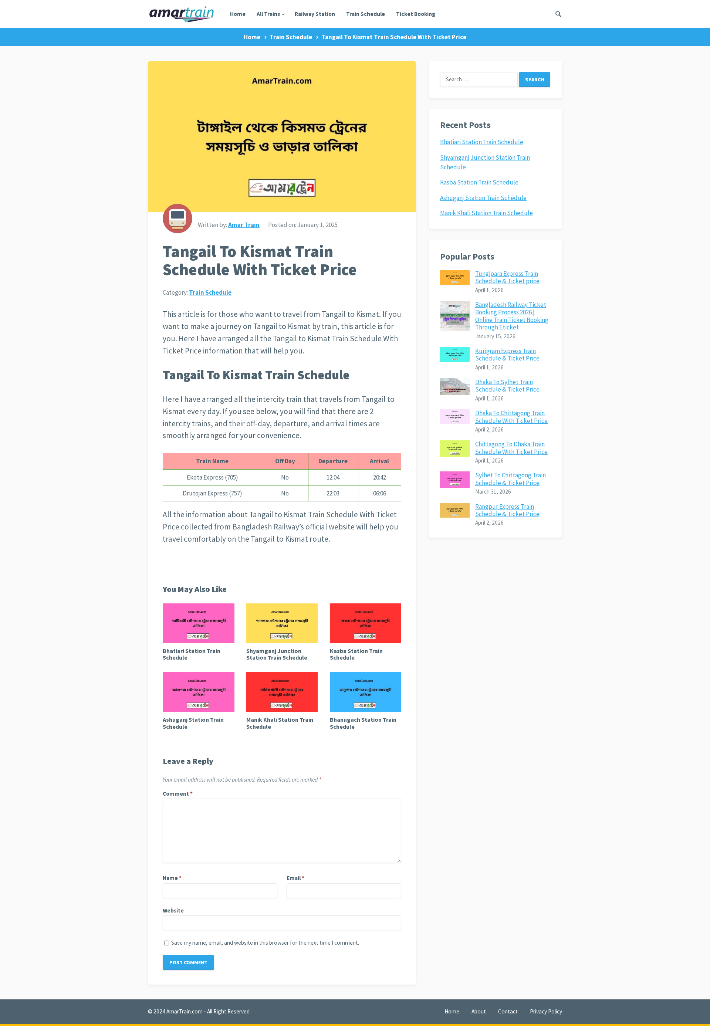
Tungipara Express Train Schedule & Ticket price (507, 277)
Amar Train (244, 225)
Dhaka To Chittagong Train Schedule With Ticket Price (511, 416)
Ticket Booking (415, 13)
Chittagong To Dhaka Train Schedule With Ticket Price (511, 448)
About (478, 1011)
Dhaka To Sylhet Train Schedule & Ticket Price (507, 385)
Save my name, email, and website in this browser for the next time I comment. (265, 942)
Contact (508, 1011)
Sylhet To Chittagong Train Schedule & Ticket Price (510, 479)
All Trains (268, 13)
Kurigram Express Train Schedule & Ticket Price (507, 354)
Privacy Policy (546, 1011)
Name (172, 877)
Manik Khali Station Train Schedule (279, 723)
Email (295, 877)
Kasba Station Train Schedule (356, 654)
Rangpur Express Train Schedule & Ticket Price (507, 510)
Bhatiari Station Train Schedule (191, 654)
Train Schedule (365, 13)
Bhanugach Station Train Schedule (363, 723)
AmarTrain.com (184, 1011)
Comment (178, 793)
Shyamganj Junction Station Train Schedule (276, 654)
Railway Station (315, 13)
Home (238, 13)
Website (173, 910)
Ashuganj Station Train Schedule (193, 723)
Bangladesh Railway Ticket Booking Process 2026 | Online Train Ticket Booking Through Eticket (511, 316)
